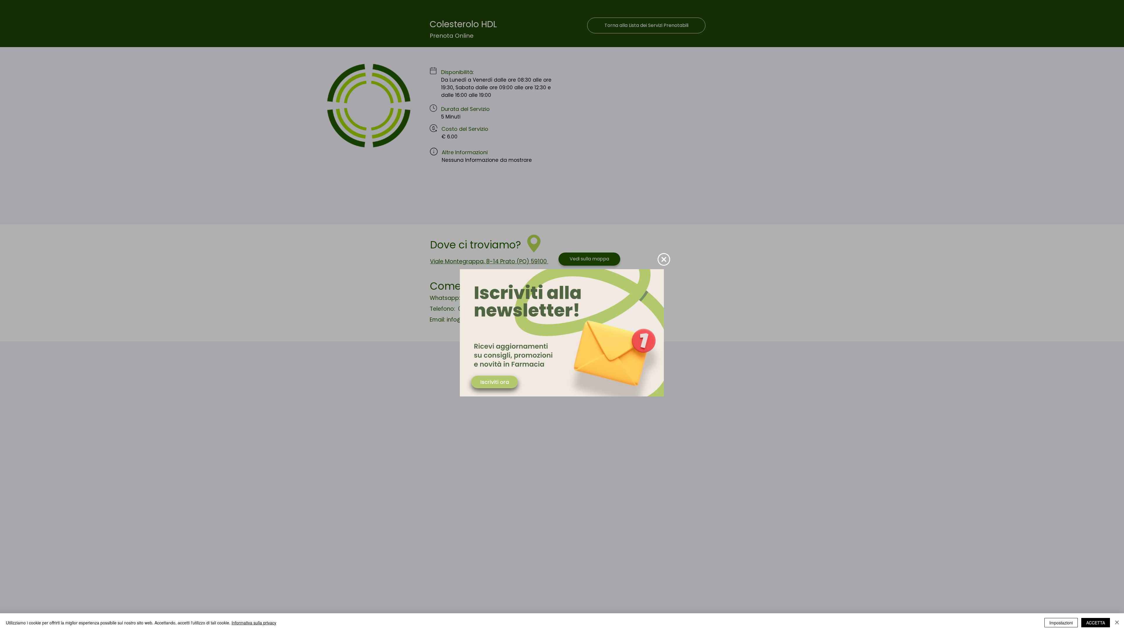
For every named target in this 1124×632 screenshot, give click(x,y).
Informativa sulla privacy (254, 623)
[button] (664, 259)
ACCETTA (1095, 623)
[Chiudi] (1116, 622)
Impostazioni (1061, 623)
